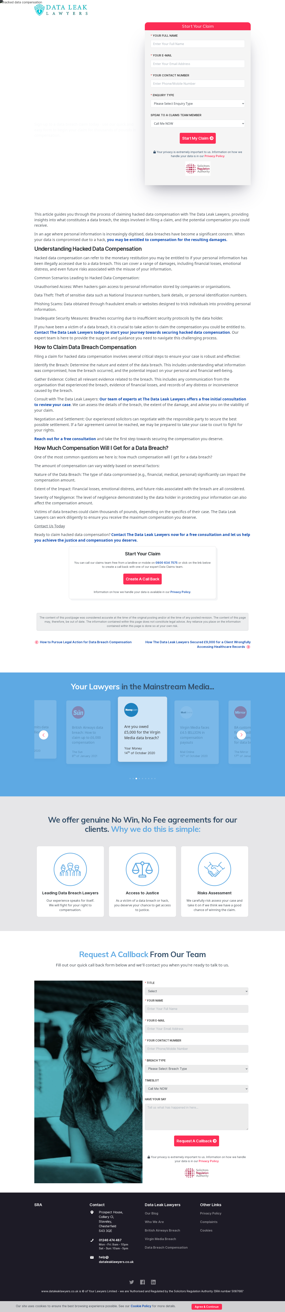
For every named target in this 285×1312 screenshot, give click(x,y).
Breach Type (156, 1060)
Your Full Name (165, 35)
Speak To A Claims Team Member (176, 115)
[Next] (241, 735)
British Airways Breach (162, 1230)
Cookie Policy (141, 1306)
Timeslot (152, 1080)
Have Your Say (155, 1099)
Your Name (155, 1000)
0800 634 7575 (166, 562)
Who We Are (154, 1222)
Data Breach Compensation (166, 1247)
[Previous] (43, 735)
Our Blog (151, 1213)
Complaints (209, 1222)
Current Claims (136, 10)
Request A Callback (194, 1141)
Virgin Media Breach (160, 1239)
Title (151, 982)
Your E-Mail (162, 55)
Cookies (206, 1230)
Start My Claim (196, 138)
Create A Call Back (142, 579)
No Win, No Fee (205, 10)
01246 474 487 (110, 1240)
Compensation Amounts (170, 10)
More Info (228, 10)
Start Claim (111, 10)
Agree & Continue (207, 1306)
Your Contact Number (171, 75)
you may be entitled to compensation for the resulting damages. (167, 239)
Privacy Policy (215, 156)
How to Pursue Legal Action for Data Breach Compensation (86, 642)
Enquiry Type (163, 95)
